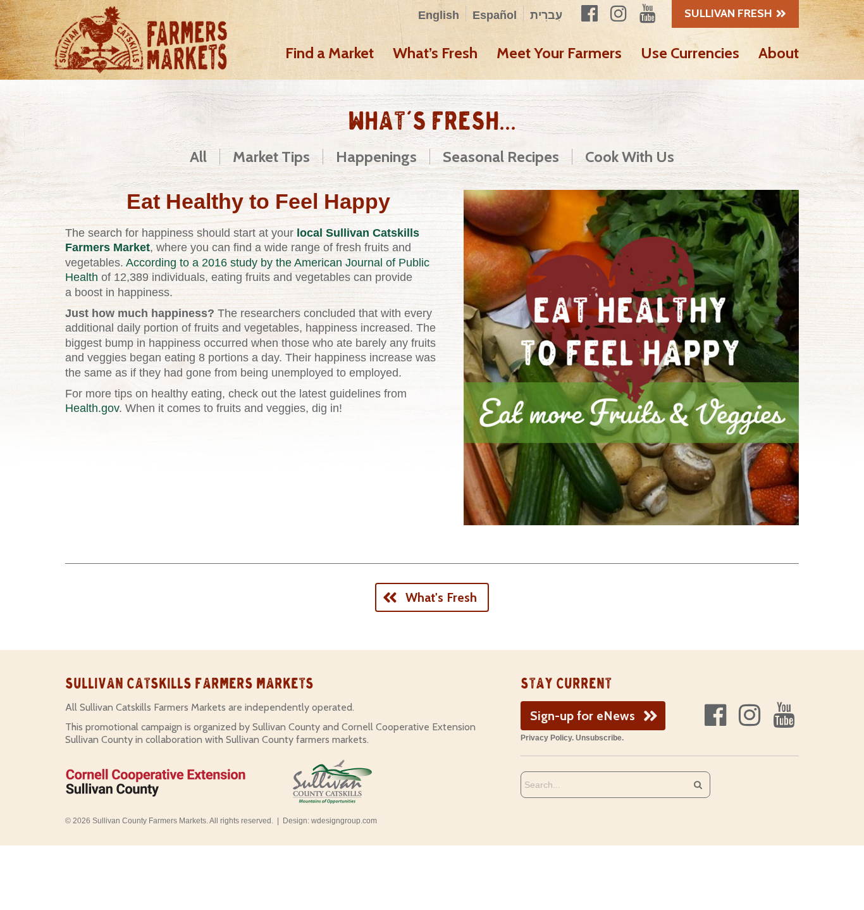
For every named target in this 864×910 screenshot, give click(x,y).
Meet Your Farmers (559, 53)
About (778, 53)
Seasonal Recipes (501, 157)
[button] (593, 715)
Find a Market (329, 53)
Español (494, 15)
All (198, 157)
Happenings (376, 157)
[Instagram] (749, 715)
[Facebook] (715, 715)
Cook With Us (629, 157)
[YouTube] (784, 715)
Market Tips (271, 157)
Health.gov (92, 408)
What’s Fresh (435, 53)
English (438, 15)
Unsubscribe (599, 737)
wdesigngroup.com (344, 820)
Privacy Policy (546, 737)
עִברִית (546, 15)
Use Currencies (690, 53)
